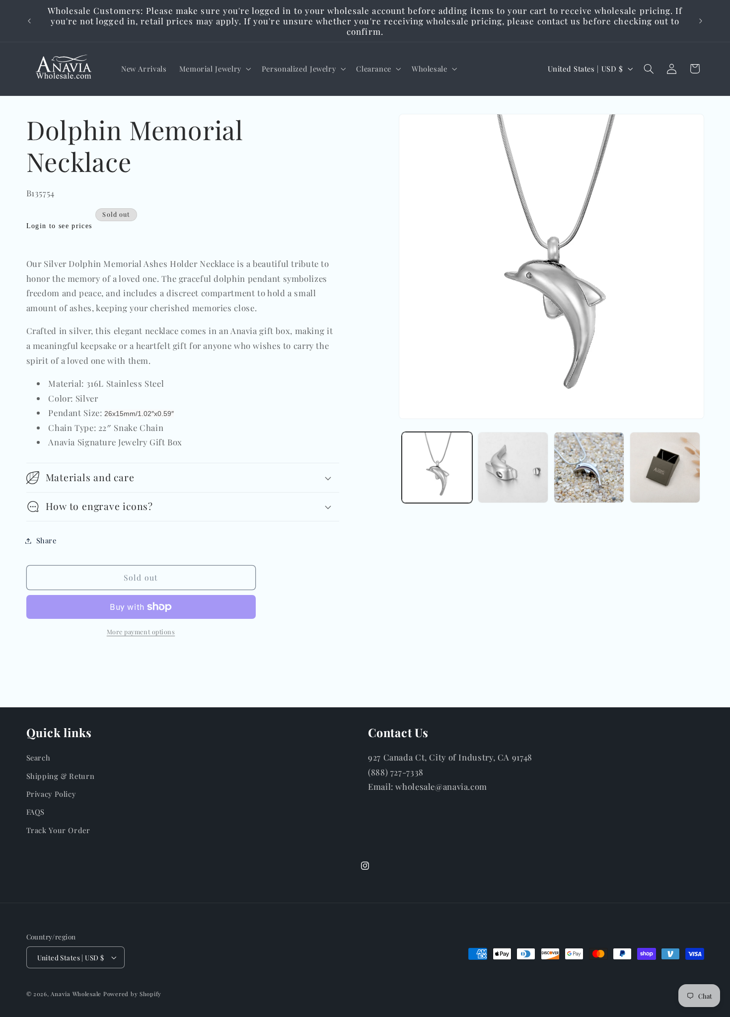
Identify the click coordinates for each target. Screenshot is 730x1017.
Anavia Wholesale (76, 994)
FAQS (35, 812)
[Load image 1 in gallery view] (437, 467)
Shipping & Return (60, 776)
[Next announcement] (701, 21)
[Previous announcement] (29, 21)
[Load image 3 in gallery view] (589, 467)
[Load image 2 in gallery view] (513, 467)
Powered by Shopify (132, 994)
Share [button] (46, 540)
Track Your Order (58, 830)
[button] (214, 69)
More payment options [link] (141, 631)
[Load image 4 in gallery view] (665, 467)
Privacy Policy (51, 794)
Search (38, 758)
